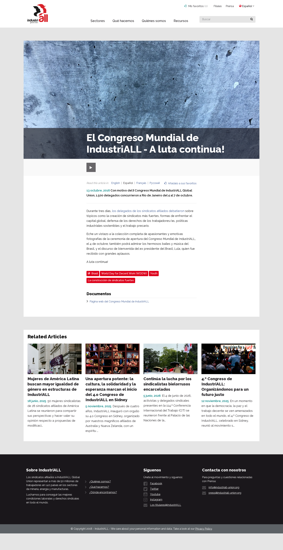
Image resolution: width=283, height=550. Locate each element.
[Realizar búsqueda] (251, 19)
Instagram (156, 499)
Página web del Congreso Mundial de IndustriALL (119, 301)
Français (141, 183)
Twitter (154, 488)
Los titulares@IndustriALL (165, 505)
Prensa (230, 6)
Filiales (218, 6)
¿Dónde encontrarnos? (103, 492)
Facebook (156, 483)
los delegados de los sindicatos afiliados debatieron (148, 211)
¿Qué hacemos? (99, 486)
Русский (155, 183)
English (115, 183)
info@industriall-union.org (224, 487)
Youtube (155, 494)
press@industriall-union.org (225, 492)
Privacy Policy (203, 528)
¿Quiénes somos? (100, 481)
